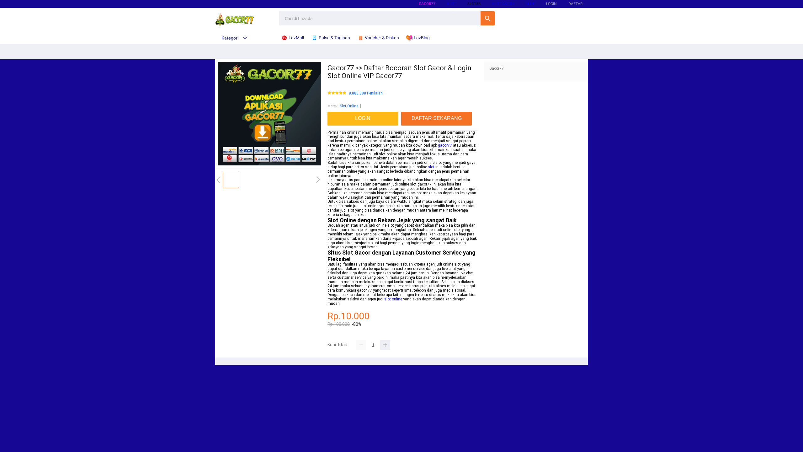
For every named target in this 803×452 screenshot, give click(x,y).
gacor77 (427, 4)
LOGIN (551, 4)
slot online (393, 299)
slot (431, 167)
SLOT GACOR (503, 4)
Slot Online (349, 106)
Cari (488, 18)
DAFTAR (575, 4)
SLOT (451, 4)
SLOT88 (474, 4)
